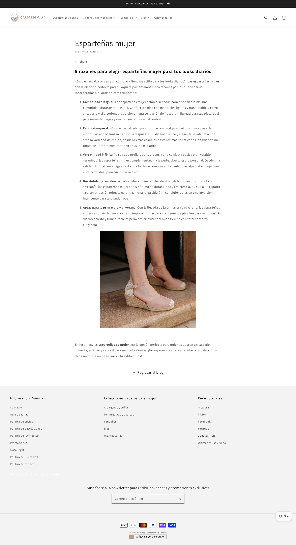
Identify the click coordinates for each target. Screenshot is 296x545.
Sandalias (110, 421)
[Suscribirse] (179, 498)
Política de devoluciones (26, 428)
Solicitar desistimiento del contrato (34, 474)
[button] (266, 17)
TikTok (202, 414)
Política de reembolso (24, 435)
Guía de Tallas (19, 414)
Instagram (204, 407)
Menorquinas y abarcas (119, 414)
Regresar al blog (150, 372)
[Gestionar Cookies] (150, 537)
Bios (107, 428)
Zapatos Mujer (207, 435)
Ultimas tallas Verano (212, 443)
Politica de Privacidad (24, 457)
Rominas (141, 532)
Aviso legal (17, 450)
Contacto (16, 407)
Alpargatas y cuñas (116, 407)
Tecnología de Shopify (156, 532)
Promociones (18, 443)
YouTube (203, 428)
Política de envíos (21, 421)
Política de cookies (22, 464)
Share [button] (83, 61)
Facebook (204, 421)
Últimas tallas (113, 435)
